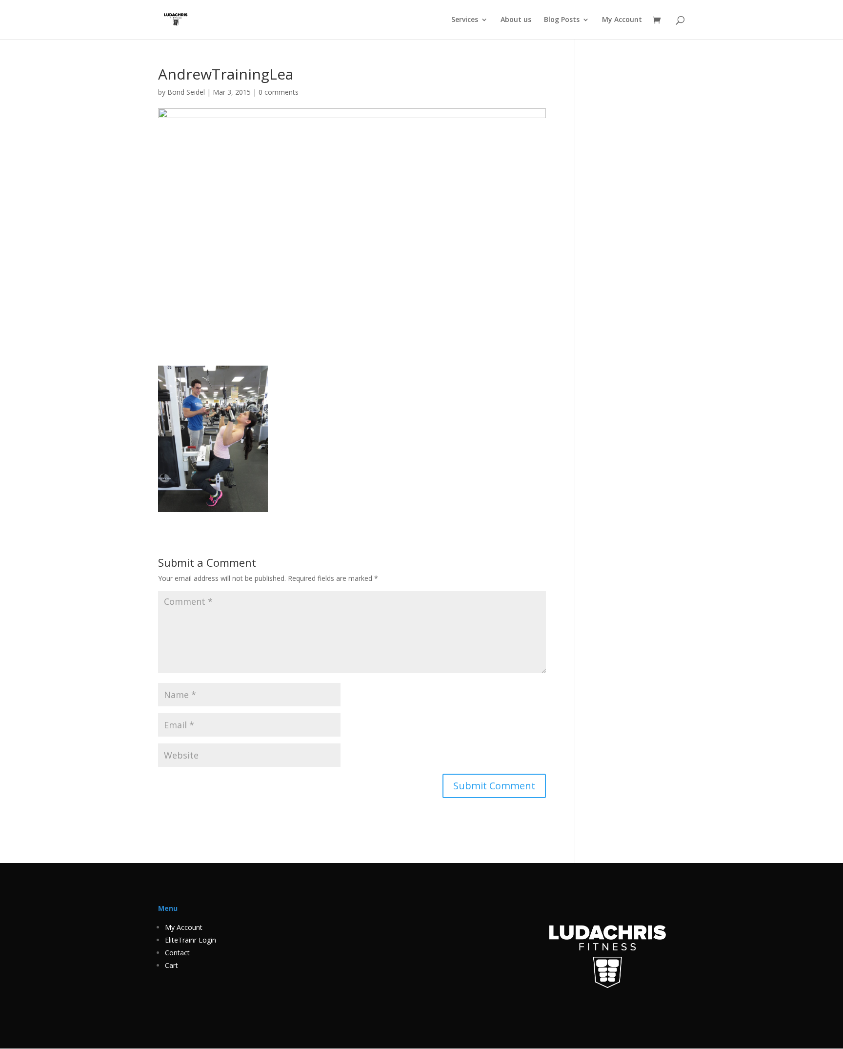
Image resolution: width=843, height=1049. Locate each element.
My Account (622, 20)
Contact (177, 952)
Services (464, 20)
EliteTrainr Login (190, 940)
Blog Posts (562, 20)
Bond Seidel (186, 92)
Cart (171, 965)
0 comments (279, 92)
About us (516, 20)
